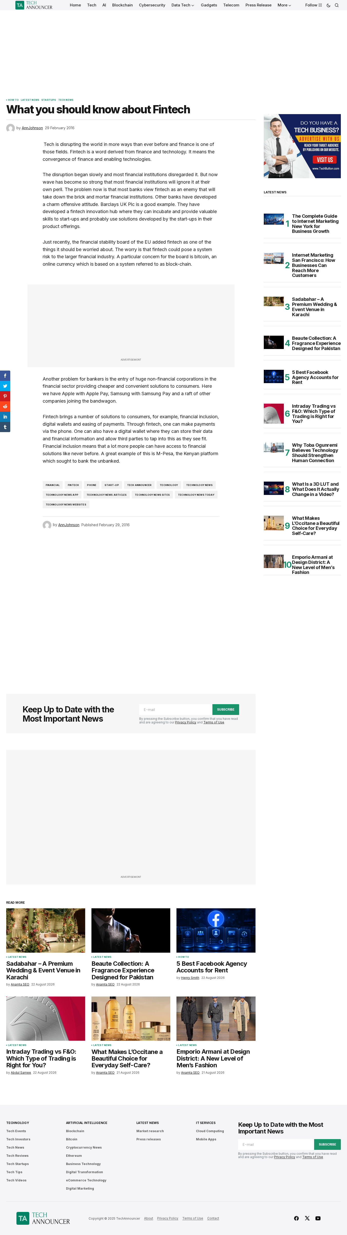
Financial (53, 485)
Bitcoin (71, 1139)
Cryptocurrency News (84, 1147)
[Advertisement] (173, 49)
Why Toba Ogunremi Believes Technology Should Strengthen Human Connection (315, 453)
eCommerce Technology (86, 1180)
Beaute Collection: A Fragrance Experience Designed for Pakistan (316, 343)
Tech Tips (14, 1172)
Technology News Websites (66, 504)
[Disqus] (131, 605)
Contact (213, 1218)
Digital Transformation (84, 1172)
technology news (199, 485)
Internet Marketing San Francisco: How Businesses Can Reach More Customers (313, 265)
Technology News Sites (152, 494)
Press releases (148, 1139)
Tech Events (16, 1131)
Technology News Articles (107, 494)
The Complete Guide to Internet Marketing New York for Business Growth (315, 224)
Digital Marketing (80, 1188)
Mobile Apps (206, 1139)
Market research (150, 1131)
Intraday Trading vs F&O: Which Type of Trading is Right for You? (313, 414)
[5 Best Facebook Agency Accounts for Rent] (216, 930)
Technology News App (62, 494)
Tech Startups (17, 1164)
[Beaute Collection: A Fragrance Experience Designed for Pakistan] (131, 930)
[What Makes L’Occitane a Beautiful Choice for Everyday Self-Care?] (131, 1019)
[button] (328, 5)
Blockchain (75, 1131)
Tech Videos (16, 1180)
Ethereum (74, 1156)
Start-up (112, 485)
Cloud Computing (210, 1131)
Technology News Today (196, 494)
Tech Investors (18, 1139)
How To (13, 100)
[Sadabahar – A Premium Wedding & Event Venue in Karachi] (45, 930)
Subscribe (226, 709)
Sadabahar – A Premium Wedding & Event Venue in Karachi (314, 307)
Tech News (66, 100)
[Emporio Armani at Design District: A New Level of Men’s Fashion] (216, 1019)
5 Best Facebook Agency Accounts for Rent (315, 377)
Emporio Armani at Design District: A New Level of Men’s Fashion (313, 565)
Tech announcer (139, 485)
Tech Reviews (17, 1156)
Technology (169, 485)
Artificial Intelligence (86, 1123)
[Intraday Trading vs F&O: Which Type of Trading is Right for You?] (45, 1019)
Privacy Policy (185, 722)
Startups (48, 100)
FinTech (73, 485)
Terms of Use (213, 722)
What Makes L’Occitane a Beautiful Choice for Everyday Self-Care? (316, 526)
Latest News (30, 100)
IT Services (205, 1123)
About (148, 1218)
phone (91, 485)
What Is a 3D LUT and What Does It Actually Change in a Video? (315, 489)
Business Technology (83, 1164)
